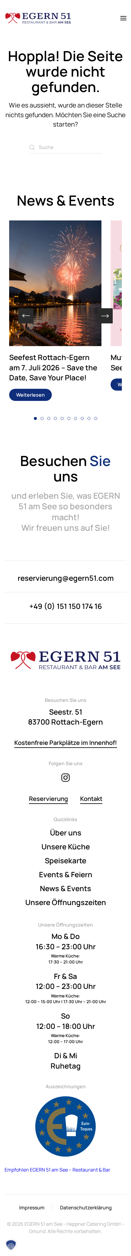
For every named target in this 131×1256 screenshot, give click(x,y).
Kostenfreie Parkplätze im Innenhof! (65, 743)
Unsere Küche (65, 846)
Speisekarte (65, 860)
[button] (123, 18)
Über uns (65, 833)
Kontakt (91, 799)
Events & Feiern (65, 874)
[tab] (35, 418)
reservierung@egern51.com (66, 578)
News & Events (65, 888)
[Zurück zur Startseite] (38, 18)
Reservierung (48, 799)
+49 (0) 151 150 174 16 (65, 606)
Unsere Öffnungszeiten (65, 902)
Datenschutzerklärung (86, 1207)
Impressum (31, 1207)
